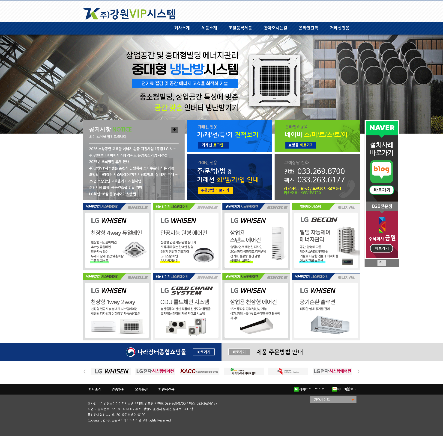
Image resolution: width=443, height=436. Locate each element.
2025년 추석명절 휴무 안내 (109, 162)
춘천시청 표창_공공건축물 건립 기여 (115, 187)
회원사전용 (166, 389)
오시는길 (141, 389)
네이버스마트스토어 (313, 389)
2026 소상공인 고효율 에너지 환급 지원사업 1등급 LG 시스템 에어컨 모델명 (133, 149)
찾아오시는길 (275, 28)
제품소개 (209, 28)
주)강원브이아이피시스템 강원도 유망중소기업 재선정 (128, 155)
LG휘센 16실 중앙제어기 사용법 (112, 194)
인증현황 (118, 389)
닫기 (381, 262)
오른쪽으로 (358, 372)
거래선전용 (340, 28)
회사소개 (182, 28)
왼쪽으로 (84, 372)
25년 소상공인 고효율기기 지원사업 (115, 181)
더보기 (174, 130)
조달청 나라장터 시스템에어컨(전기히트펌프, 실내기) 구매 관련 (133, 174)
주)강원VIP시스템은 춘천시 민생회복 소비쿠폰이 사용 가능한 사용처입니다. (133, 168)
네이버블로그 (346, 389)
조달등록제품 (240, 28)
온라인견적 (308, 28)
